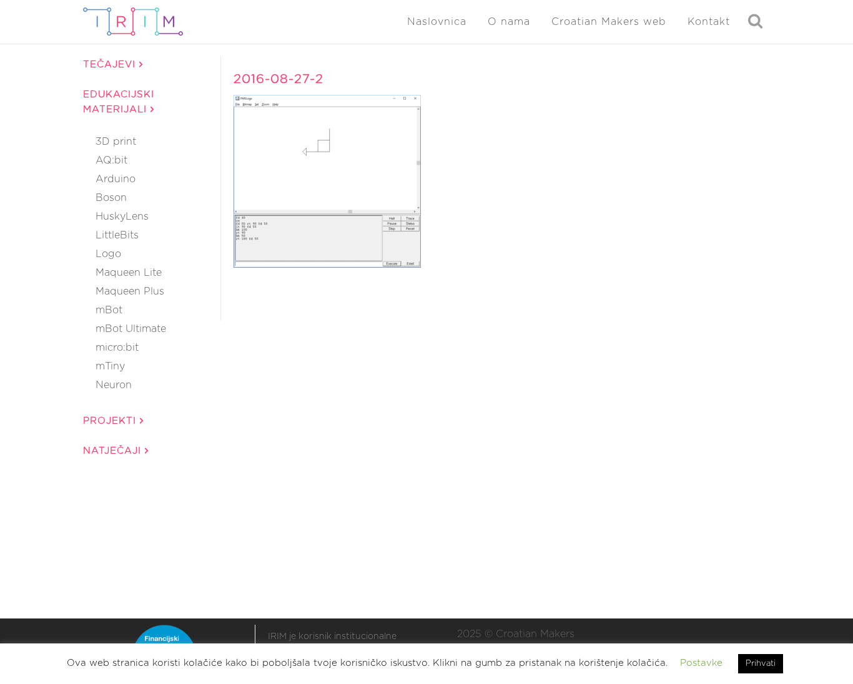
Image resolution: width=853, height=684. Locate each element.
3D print (116, 142)
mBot (109, 310)
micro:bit (117, 348)
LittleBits (117, 235)
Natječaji (114, 451)
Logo (108, 254)
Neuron (114, 385)
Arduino (116, 179)
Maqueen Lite (129, 273)
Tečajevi (111, 64)
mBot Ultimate (131, 329)
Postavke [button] (701, 663)
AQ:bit (111, 160)
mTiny (110, 366)
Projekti (111, 421)
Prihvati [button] (761, 664)
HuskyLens (122, 217)
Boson (111, 198)
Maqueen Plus (130, 291)
